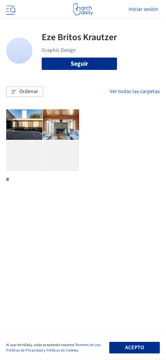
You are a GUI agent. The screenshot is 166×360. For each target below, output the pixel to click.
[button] (24, 92)
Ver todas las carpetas (135, 91)
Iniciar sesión (143, 9)
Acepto (134, 348)
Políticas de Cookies (62, 350)
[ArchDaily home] (83, 9)
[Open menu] (10, 9)
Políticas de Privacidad (24, 350)
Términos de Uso (87, 345)
